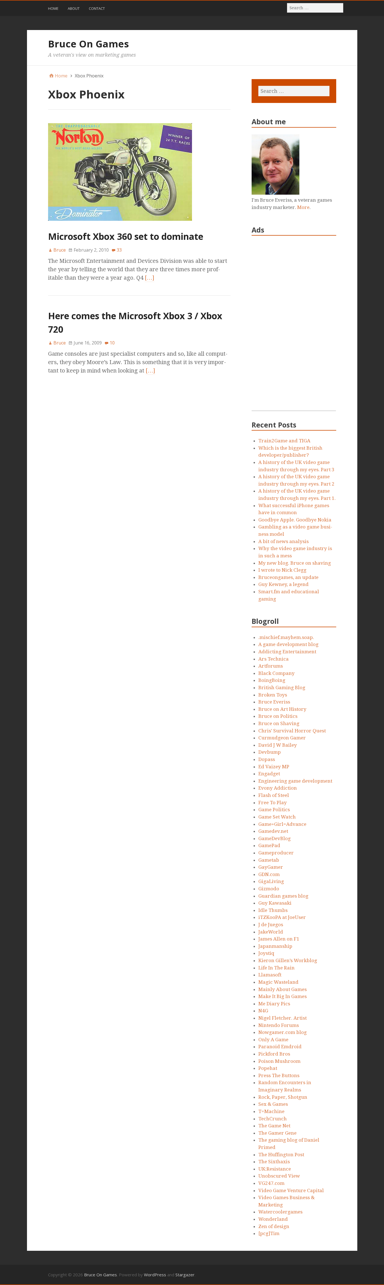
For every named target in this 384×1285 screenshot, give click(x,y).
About (74, 8)
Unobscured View (279, 1176)
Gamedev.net (273, 831)
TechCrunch (272, 1118)
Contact (97, 8)
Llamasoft (269, 975)
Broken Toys (272, 695)
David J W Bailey (277, 745)
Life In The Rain (276, 968)
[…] (149, 277)
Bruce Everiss (274, 702)
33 (119, 250)
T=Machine (271, 1111)
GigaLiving (271, 881)
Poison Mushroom (279, 1061)
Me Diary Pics (274, 1003)
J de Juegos (270, 924)
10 (112, 343)
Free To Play (272, 802)
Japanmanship (275, 946)
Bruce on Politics (277, 716)
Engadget (269, 773)
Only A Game (273, 1039)
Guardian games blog (283, 896)
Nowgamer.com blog (282, 1032)
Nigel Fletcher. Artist (282, 1018)
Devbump (269, 752)
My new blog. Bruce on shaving (294, 563)
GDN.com (269, 874)
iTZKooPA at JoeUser (282, 917)
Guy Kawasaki (275, 903)
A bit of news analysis (283, 541)
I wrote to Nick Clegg (282, 570)
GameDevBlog (274, 838)
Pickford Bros (274, 1054)
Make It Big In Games (282, 996)
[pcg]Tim (268, 1233)
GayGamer (270, 867)
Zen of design (273, 1226)
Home (53, 8)
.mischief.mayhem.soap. (286, 637)
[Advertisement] (294, 326)
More (303, 207)
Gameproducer (276, 853)
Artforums (270, 666)
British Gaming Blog (281, 687)
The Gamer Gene (277, 1133)
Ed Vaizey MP (273, 766)
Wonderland (273, 1219)
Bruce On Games (88, 43)
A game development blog (288, 644)
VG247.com (271, 1183)
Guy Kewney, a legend (283, 584)
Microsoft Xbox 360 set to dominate (125, 236)
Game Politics (274, 809)
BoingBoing (271, 680)
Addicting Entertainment (287, 651)
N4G (263, 1010)
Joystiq (266, 953)
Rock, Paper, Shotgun (282, 1097)
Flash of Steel (273, 795)
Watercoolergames (280, 1212)
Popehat (267, 1068)
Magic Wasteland (278, 982)
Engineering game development (295, 781)
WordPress (155, 1274)
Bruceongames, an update (288, 577)
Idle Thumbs (273, 910)
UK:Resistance (274, 1169)
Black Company (276, 673)
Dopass (266, 759)
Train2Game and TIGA (284, 440)
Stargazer (185, 1274)
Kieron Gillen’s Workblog (287, 960)
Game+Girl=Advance (282, 824)
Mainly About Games (282, 989)
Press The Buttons (278, 1075)
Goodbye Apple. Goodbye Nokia (294, 520)
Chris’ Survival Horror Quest (292, 731)
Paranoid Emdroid (280, 1046)
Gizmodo (268, 888)
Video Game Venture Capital (291, 1190)
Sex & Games (273, 1104)
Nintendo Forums (278, 1025)
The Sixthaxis (274, 1161)
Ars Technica (273, 659)
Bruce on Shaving (278, 723)
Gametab (268, 860)
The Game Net (274, 1125)
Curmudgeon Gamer (282, 738)
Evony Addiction (277, 788)
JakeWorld (270, 932)
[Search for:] (315, 7)
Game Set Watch (277, 817)
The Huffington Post (281, 1154)
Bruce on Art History (282, 709)
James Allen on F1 (278, 939)
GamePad (269, 845)
